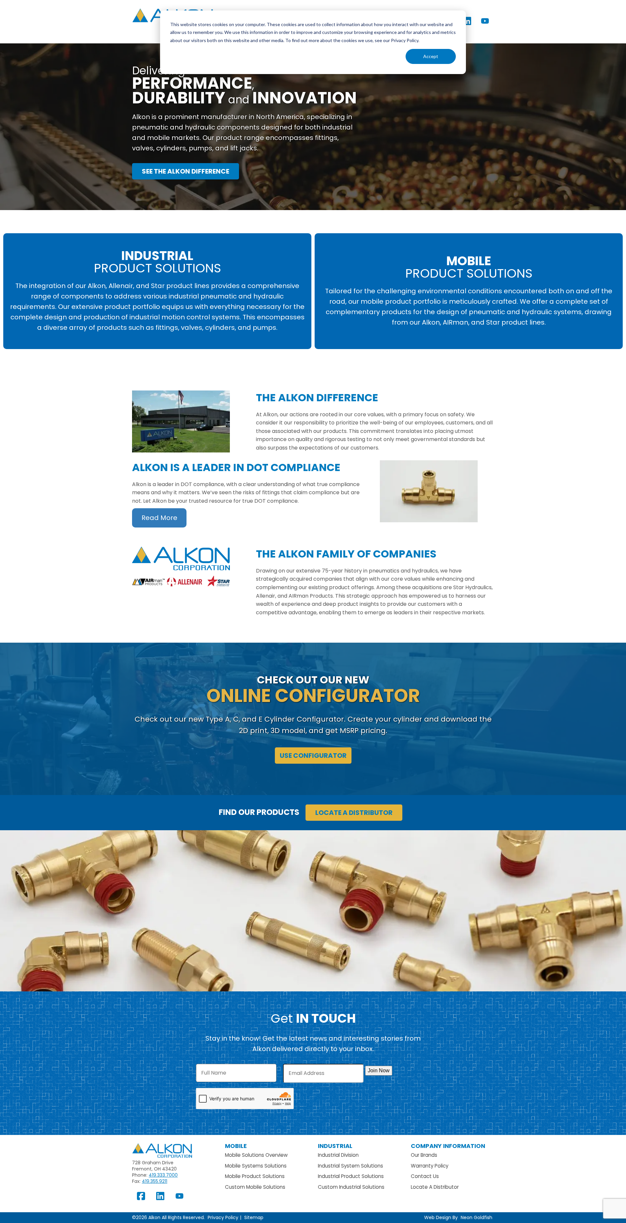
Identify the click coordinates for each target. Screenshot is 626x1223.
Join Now (379, 1070)
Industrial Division (338, 1155)
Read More (159, 517)
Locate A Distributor (435, 1187)
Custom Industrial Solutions (351, 1187)
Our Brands (424, 1155)
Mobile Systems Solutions (256, 1165)
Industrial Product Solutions (351, 1176)
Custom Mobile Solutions (255, 1187)
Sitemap (253, 1217)
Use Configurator (313, 755)
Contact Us (425, 1176)
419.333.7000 (163, 1175)
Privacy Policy (223, 1217)
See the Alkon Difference (185, 171)
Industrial (335, 1146)
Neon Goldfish (476, 1217)
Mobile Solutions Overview (256, 1155)
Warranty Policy (429, 1165)
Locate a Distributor (354, 812)
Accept (430, 56)
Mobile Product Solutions (255, 1176)
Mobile (236, 1146)
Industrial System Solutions (350, 1165)
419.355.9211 (154, 1181)
